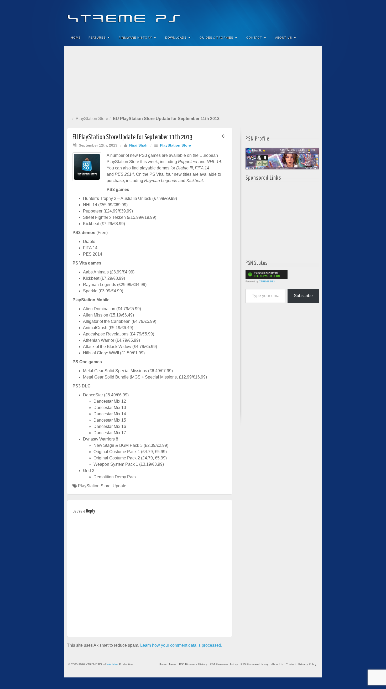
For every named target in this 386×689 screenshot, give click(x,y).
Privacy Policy (307, 664)
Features (97, 37)
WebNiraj (112, 664)
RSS (314, 15)
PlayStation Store (92, 118)
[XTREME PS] (193, 15)
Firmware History (135, 37)
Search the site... (314, 38)
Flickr (293, 15)
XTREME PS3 (267, 281)
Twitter (300, 15)
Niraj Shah (138, 145)
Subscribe (303, 295)
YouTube (307, 15)
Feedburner (286, 15)
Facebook (278, 15)
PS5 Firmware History (255, 664)
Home (76, 37)
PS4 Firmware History (224, 664)
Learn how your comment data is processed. (181, 645)
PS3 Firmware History (193, 664)
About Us (283, 37)
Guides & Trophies (216, 37)
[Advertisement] (193, 80)
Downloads (175, 37)
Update (119, 486)
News (172, 664)
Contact (254, 37)
